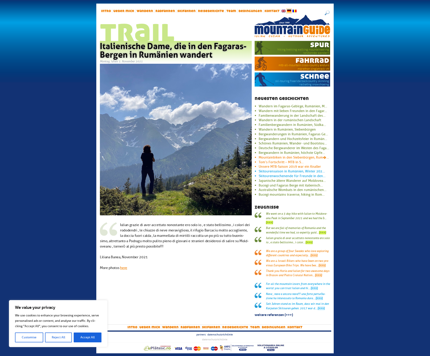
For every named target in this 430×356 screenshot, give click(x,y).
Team (231, 11)
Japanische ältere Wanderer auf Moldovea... (292, 180)
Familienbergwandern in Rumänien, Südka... (292, 125)
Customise (29, 337)
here (123, 268)
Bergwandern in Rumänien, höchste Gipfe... (292, 152)
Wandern (145, 11)
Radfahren (165, 11)
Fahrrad (312, 60)
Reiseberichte (211, 11)
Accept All (87, 337)
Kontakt (272, 11)
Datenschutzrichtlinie (220, 334)
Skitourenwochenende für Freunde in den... (292, 176)
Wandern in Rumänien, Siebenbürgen (287, 129)
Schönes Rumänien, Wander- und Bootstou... (293, 143)
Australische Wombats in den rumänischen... (293, 190)
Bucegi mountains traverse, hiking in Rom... (292, 194)
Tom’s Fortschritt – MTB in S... (281, 162)
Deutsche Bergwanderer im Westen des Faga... (294, 148)
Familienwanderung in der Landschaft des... (292, 115)
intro (106, 11)
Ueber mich (123, 11)
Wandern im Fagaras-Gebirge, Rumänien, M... (293, 106)
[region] (58, 323)
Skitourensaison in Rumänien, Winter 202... (292, 171)
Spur (319, 44)
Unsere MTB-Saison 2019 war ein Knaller (290, 166)
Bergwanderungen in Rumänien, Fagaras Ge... (293, 134)
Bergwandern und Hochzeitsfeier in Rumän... (293, 139)
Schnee (314, 76)
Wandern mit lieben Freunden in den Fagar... (293, 111)
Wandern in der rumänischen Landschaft (290, 120)
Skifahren (186, 11)
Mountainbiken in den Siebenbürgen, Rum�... (294, 157)
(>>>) (269, 222)
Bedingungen (250, 11)
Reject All (58, 337)
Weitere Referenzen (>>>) (274, 314)
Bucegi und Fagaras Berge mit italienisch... (291, 185)
